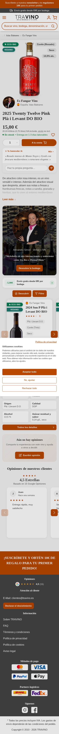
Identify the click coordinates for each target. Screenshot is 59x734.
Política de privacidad (46, 342)
